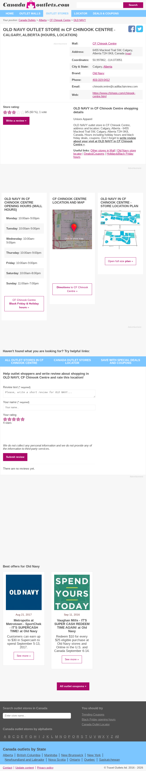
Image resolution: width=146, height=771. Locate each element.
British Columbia (28, 755)
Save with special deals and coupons (120, 361)
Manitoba (50, 755)
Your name (16, 402)
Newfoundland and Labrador (24, 759)
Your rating (9, 414)
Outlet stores (57, 13)
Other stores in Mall (102, 150)
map (128, 53)
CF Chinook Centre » (24, 303)
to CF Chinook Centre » (72, 289)
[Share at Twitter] (139, 29)
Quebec (89, 759)
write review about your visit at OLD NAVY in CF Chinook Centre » (104, 141)
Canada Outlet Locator (96, 724)
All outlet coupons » (73, 686)
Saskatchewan (109, 759)
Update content (24, 767)
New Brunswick (72, 755)
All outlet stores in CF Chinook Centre (24, 361)
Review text (16, 387)
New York (94, 755)
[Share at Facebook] (131, 29)
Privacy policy (45, 767)
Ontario (75, 759)
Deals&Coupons (94, 153)
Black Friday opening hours (99, 719)
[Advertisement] (35, 71)
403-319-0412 (101, 79)
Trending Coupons (93, 714)
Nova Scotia (57, 759)
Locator (80, 13)
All (116, 736)
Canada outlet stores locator (72, 361)
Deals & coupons (106, 13)
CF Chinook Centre (105, 43)
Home (10, 13)
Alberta (107, 66)
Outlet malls (29, 13)
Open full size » (120, 261)
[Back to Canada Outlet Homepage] (36, 8)
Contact (7, 767)
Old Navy (98, 73)
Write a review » (16, 120)
